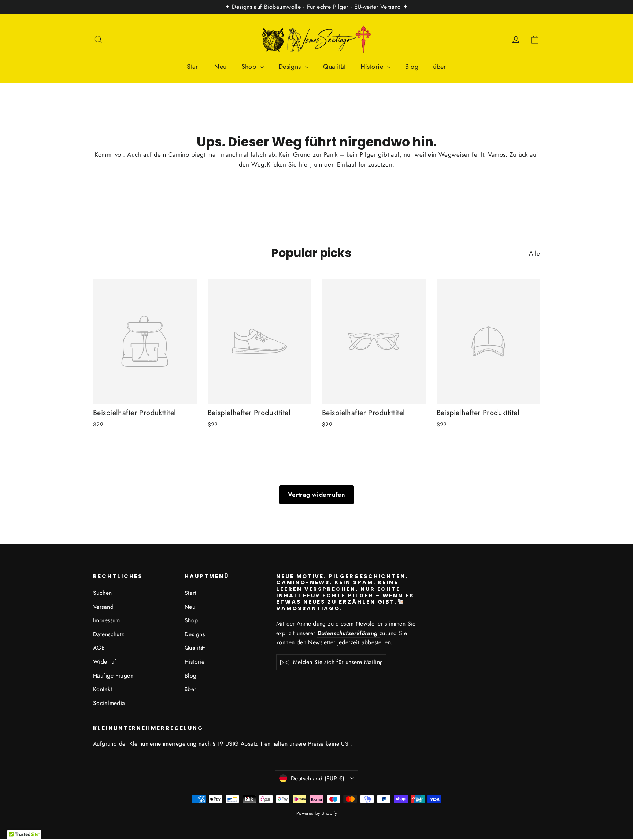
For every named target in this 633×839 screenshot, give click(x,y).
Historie (372, 66)
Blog (411, 66)
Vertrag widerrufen (316, 494)
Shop (249, 66)
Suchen (102, 593)
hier (304, 164)
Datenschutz (108, 634)
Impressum (106, 620)
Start (193, 66)
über (439, 66)
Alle (534, 253)
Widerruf (104, 661)
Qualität (334, 66)
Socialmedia (109, 703)
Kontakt (102, 689)
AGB (99, 648)
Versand (103, 607)
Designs (290, 66)
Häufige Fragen (113, 675)
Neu (220, 66)
